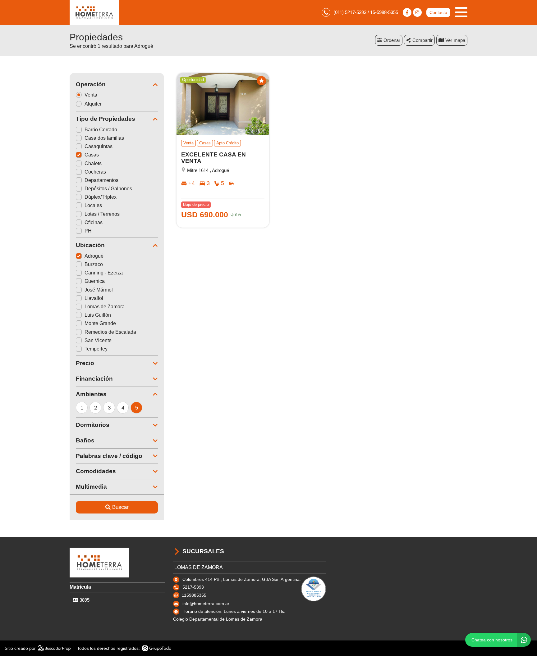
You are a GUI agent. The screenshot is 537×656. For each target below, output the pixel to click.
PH (88, 230)
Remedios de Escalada (110, 332)
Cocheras (95, 171)
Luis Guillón (98, 315)
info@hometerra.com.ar (205, 603)
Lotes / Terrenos (102, 214)
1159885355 (194, 595)
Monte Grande (100, 323)
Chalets (93, 163)
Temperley (96, 348)
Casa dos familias (104, 138)
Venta (91, 94)
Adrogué (94, 256)
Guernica (95, 281)
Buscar (120, 507)
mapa (459, 40)
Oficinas (94, 222)
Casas (92, 154)
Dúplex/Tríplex (101, 197)
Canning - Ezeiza (104, 272)
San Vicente (98, 340)
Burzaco (94, 264)
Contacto (438, 12)
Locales (93, 205)
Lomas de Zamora (105, 306)
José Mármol (99, 289)
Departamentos (101, 180)
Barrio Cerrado (101, 129)
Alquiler (93, 103)
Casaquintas (98, 146)
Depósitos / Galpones (108, 188)
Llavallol (94, 298)
